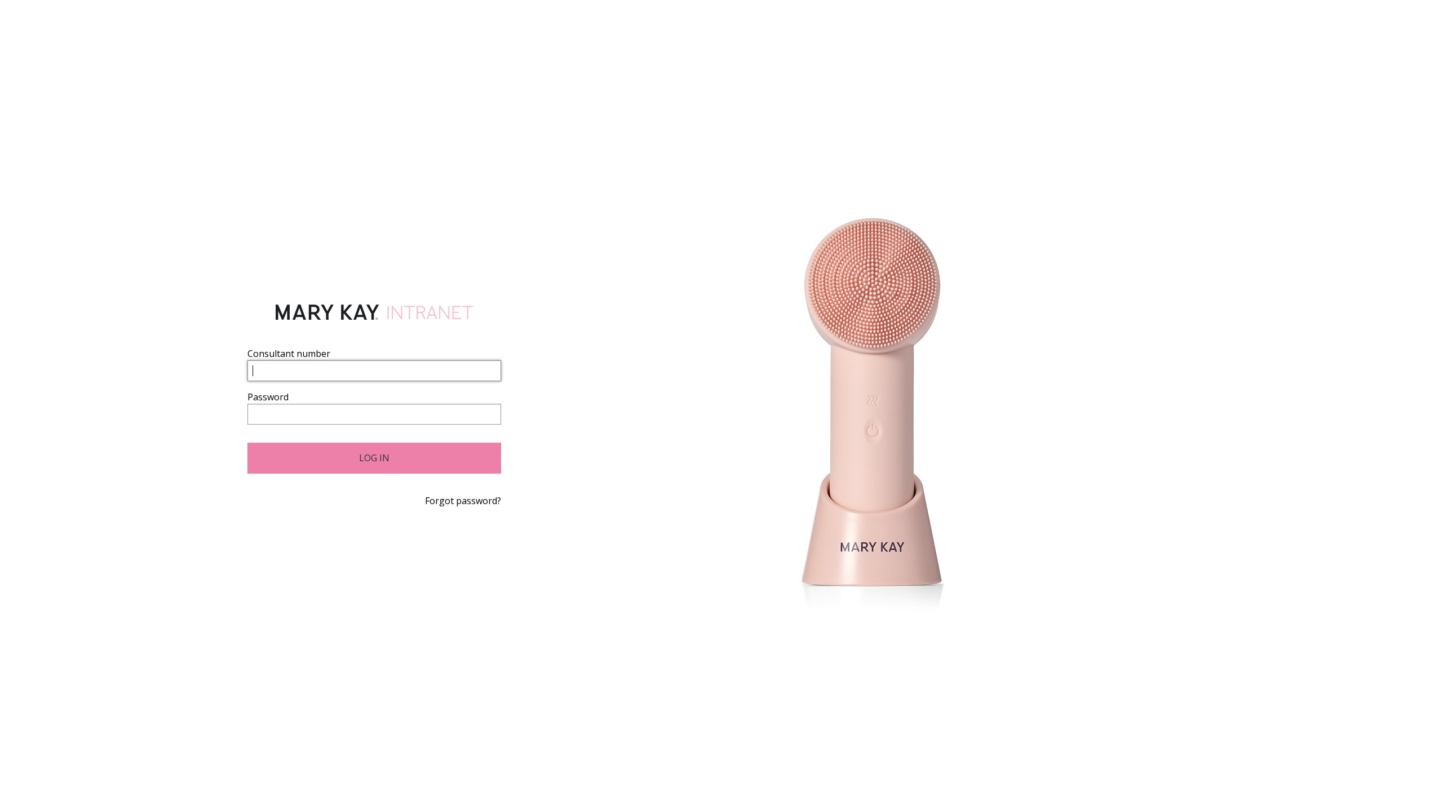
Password (268, 397)
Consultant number (288, 353)
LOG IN (374, 458)
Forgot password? (463, 501)
